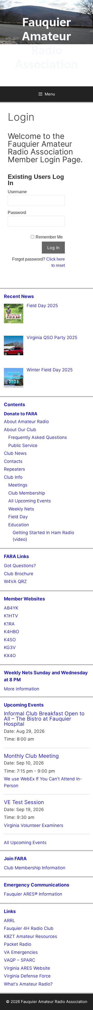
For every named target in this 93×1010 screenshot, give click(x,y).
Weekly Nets (21, 509)
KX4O (10, 655)
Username (17, 192)
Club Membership (26, 493)
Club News (15, 453)
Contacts (13, 461)
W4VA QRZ (15, 581)
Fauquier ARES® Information (33, 894)
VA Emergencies (21, 952)
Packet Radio (17, 944)
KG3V (10, 647)
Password (17, 212)
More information (21, 688)
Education (18, 524)
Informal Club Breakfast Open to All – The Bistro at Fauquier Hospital (44, 718)
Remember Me (49, 237)
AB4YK (11, 608)
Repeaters (14, 469)
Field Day (18, 516)
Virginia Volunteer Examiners (33, 825)
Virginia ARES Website (27, 968)
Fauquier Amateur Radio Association (46, 43)
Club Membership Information (34, 867)
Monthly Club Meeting (31, 756)
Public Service (22, 445)
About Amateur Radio (26, 421)
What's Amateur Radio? (28, 984)
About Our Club (20, 429)
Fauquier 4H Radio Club (28, 928)
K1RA (9, 623)
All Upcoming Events (29, 500)
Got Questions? (20, 565)
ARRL (9, 920)
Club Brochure (18, 573)
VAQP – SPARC (19, 960)
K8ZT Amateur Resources (30, 936)
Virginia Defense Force (27, 976)
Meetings (17, 485)
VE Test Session (24, 802)
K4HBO (11, 631)
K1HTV (11, 615)
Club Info (13, 477)
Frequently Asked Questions (37, 437)
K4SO (10, 639)
